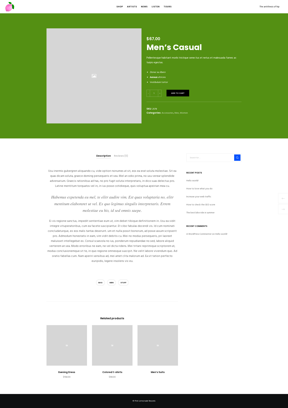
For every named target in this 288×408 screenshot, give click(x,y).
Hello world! (192, 180)
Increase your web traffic (198, 196)
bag (100, 282)
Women (184, 113)
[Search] (237, 157)
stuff (123, 282)
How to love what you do (199, 188)
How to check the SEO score (200, 205)
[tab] (103, 155)
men (112, 282)
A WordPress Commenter (199, 234)
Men (176, 113)
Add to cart (177, 93)
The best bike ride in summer (200, 213)
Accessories (167, 113)
